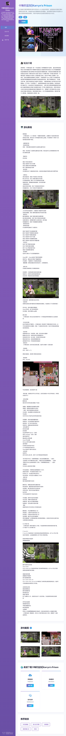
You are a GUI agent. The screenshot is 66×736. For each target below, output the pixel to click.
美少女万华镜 (36, 724)
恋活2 (35, 729)
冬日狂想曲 (25, 724)
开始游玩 (23, 21)
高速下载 (30, 685)
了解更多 (51, 685)
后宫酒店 (46, 724)
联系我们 (30, 705)
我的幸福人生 (26, 729)
